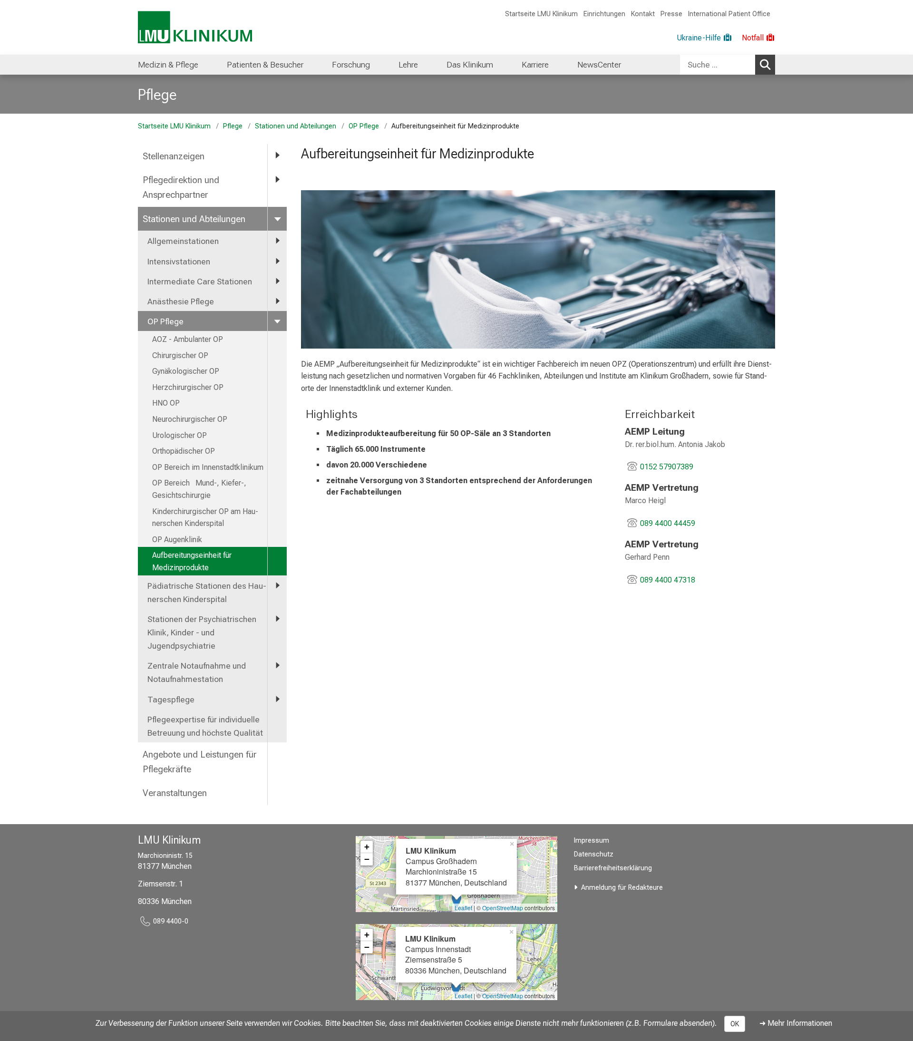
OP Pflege (364, 126)
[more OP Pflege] (277, 321)
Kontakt (643, 14)
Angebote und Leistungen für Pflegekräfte (200, 762)
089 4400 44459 (667, 523)
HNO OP (166, 403)
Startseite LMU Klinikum (541, 14)
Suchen (765, 65)
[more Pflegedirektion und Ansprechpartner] (277, 179)
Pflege (157, 95)
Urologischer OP (179, 435)
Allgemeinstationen (183, 241)
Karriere (535, 64)
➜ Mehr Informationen (795, 1023)
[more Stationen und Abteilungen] (277, 218)
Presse (671, 14)
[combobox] (727, 65)
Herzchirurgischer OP (187, 387)
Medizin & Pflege (168, 64)
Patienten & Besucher (265, 64)
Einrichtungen (604, 14)
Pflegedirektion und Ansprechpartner (181, 187)
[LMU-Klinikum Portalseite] (195, 27)
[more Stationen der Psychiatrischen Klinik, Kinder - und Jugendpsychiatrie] (277, 619)
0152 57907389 (666, 466)
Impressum (591, 841)
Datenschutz (593, 854)
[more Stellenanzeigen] (277, 156)
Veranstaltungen (175, 793)
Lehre (408, 64)
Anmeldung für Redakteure (622, 888)
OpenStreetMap (502, 908)
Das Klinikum (470, 64)
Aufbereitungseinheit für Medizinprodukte (192, 561)
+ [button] (366, 847)
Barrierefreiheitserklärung (613, 868)
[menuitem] (168, 65)
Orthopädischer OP (183, 451)
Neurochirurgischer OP (189, 419)
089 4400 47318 (667, 579)
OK (734, 1024)
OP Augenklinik (177, 539)
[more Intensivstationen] (277, 261)
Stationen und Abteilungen (295, 126)
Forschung (351, 64)
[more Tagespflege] (277, 699)
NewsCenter (599, 64)
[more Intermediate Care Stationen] (277, 281)
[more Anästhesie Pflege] (277, 301)
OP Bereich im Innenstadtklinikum (207, 467)
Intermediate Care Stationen (199, 281)
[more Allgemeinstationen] (277, 240)
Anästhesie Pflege (180, 301)
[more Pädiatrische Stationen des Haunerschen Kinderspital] (277, 585)
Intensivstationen (178, 261)
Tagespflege (170, 699)
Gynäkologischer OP (186, 371)
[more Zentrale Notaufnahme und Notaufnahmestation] (277, 665)
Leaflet (463, 908)
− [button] (366, 859)
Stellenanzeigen (173, 156)
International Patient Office (729, 14)
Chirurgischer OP (180, 355)
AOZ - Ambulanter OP (187, 339)
